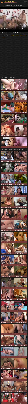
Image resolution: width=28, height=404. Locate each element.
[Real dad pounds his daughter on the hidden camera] (7, 167)
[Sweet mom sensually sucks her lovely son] (7, 247)
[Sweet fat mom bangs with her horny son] (7, 270)
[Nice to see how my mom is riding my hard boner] (7, 282)
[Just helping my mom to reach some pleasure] (20, 247)
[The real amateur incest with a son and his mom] (20, 293)
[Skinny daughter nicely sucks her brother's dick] (7, 305)
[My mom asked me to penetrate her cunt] (20, 167)
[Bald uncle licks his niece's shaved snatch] (20, 339)
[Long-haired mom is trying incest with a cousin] (20, 282)
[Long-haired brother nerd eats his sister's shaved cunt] (7, 316)
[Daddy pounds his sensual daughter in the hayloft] (20, 155)
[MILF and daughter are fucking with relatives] (20, 270)
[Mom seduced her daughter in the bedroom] (7, 213)
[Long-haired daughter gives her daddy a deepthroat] (20, 201)
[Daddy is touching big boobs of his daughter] (20, 213)
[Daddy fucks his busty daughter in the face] (20, 236)
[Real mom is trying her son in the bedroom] (7, 224)
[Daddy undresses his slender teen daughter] (7, 155)
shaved (16, 35)
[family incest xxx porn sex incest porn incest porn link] (25, 2)
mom (4, 37)
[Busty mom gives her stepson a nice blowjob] (7, 259)
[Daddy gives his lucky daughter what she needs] (7, 339)
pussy (12, 35)
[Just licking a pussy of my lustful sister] (7, 351)
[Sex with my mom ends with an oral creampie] (20, 190)
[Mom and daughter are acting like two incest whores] (7, 178)
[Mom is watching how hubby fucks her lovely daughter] (7, 293)
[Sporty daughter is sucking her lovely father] (20, 316)
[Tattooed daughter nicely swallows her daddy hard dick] (7, 385)
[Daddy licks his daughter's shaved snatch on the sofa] (7, 236)
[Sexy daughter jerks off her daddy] (20, 328)
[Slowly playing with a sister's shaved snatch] (20, 374)
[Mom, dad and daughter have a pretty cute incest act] (7, 397)
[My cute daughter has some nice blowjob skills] (20, 397)
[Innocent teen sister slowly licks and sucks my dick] (7, 362)
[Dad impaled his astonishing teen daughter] (20, 178)
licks (26, 35)
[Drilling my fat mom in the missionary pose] (7, 201)
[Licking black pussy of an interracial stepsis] (7, 374)
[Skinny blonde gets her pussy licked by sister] (20, 351)
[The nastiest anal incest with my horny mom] (20, 362)
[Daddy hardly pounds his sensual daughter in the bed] (20, 385)
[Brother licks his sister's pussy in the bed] (20, 305)
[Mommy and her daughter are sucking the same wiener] (7, 190)
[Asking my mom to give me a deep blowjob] (20, 259)
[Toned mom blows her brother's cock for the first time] (7, 328)
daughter (22, 35)
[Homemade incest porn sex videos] (8, 2)
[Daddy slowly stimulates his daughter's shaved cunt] (20, 224)
